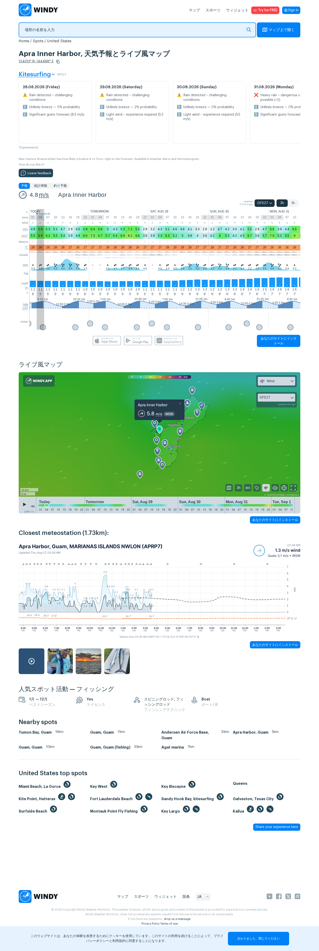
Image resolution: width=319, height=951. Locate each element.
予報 (24, 185)
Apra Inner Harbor (82, 194)
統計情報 (40, 185)
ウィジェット (237, 10)
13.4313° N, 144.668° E (36, 61)
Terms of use (169, 923)
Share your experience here (276, 827)
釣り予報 (60, 185)
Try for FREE (267, 10)
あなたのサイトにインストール (279, 340)
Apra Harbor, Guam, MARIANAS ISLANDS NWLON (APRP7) (91, 546)
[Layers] (229, 487)
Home (24, 41)
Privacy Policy (151, 923)
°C (26, 247)
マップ (194, 10)
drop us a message (177, 919)
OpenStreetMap (276, 495)
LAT (25, 308)
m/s (44, 194)
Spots (38, 41)
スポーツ (213, 10)
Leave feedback (39, 173)
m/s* (25, 235)
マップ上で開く (282, 30)
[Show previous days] (32, 506)
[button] (58, 61)
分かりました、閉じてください (258, 938)
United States (59, 41)
